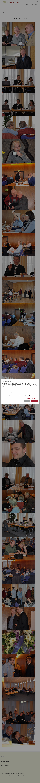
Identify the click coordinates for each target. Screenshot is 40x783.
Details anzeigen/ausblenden (33, 398)
